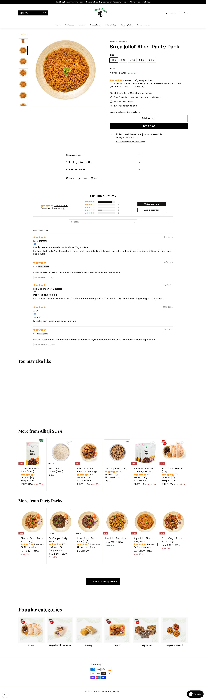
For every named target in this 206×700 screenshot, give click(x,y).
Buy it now (148, 126)
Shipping (113, 112)
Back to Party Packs (104, 581)
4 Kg (123, 60)
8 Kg (141, 60)
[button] (116, 80)
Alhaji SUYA (51, 431)
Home (58, 25)
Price (112, 68)
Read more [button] (39, 253)
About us (82, 25)
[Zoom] (66, 70)
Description (73, 155)
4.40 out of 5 (61, 205)
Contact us (69, 25)
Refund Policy (111, 25)
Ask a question (75, 169)
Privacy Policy (95, 25)
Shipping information (79, 162)
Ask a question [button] (151, 210)
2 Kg (113, 60)
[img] (39, 237)
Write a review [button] (151, 204)
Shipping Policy (127, 25)
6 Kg (132, 60)
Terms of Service (143, 25)
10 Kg (151, 60)
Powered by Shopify (110, 691)
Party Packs (123, 41)
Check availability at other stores (130, 142)
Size (112, 54)
